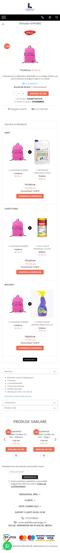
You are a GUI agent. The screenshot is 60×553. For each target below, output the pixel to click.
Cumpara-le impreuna (30, 196)
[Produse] (4, 18)
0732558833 (31, 518)
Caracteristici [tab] (10, 402)
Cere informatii (41, 109)
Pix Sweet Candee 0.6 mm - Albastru (16, 435)
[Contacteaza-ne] (42, 17)
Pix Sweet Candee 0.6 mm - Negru (44, 435)
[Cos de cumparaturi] (50, 17)
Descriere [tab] (9, 371)
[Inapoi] (2, 24)
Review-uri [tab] (10, 407)
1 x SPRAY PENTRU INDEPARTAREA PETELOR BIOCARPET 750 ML (42, 323)
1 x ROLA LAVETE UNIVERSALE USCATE (42, 247)
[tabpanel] (30, 54)
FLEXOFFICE (16, 431)
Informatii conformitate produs (17, 396)
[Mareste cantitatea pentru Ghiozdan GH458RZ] (23, 93)
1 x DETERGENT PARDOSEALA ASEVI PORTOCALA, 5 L (42, 171)
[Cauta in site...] (56, 17)
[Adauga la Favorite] (16, 455)
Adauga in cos (38, 93)
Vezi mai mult (30, 359)
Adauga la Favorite (18, 109)
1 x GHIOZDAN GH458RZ (18, 170)
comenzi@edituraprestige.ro (31, 522)
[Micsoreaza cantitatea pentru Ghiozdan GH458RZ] (14, 93)
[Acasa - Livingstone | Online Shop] (30, 7)
